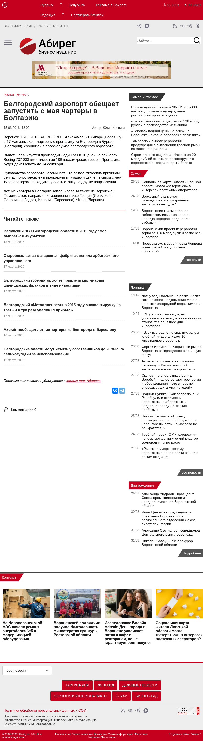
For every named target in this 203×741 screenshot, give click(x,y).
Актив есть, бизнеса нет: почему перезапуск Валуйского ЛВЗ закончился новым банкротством (168, 365)
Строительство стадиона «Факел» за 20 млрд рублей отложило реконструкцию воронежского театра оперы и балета (163, 159)
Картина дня (77, 685)
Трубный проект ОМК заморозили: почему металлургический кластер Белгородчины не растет (170, 438)
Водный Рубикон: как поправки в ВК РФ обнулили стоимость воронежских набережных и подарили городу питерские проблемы (171, 402)
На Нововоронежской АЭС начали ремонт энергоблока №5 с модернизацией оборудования (22, 631)
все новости (191, 472)
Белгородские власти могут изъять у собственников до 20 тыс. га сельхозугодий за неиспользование (64, 351)
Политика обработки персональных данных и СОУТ (46, 710)
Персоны (141, 734)
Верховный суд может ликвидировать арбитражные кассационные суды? (165, 200)
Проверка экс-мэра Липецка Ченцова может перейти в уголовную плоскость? (171, 247)
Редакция (48, 15)
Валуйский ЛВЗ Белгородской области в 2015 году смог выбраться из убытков (55, 233)
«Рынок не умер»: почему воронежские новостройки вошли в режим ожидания (170, 453)
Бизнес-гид (146, 696)
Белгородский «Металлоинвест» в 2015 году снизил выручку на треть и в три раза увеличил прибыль (62, 307)
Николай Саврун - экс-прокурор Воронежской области (167, 543)
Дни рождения (142, 485)
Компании (94, 737)
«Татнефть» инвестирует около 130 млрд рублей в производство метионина (165, 123)
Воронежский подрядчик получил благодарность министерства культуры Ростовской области (77, 629)
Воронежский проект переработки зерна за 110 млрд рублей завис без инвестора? (171, 233)
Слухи (136, 173)
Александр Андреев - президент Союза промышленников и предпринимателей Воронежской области (169, 500)
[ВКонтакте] (115, 391)
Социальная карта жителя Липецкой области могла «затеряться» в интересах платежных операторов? (171, 186)
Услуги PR (77, 5)
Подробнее (192, 553)
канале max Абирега (83, 381)
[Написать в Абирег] (147, 26)
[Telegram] (122, 391)
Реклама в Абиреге (111, 5)
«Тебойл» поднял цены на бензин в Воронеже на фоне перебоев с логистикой (166, 133)
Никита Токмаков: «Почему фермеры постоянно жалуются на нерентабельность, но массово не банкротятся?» (169, 422)
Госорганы (108, 737)
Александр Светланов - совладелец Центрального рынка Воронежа (171, 532)
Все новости (16, 670)
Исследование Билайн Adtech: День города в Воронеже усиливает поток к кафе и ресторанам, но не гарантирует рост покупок (128, 633)
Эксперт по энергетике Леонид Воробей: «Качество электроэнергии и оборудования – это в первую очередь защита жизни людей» (171, 381)
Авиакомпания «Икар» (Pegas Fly (93, 137)
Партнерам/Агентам (87, 15)
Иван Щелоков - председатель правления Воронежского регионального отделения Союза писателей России (169, 518)
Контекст (9, 577)
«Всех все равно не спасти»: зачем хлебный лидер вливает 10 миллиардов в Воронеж (170, 336)
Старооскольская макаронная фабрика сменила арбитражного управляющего (61, 258)
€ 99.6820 (193, 5)
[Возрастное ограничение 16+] (5, 5)
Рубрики (47, 5)
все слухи (193, 260)
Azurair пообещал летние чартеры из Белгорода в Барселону (60, 329)
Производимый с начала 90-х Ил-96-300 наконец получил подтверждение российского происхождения (164, 111)
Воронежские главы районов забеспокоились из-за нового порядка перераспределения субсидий (165, 216)
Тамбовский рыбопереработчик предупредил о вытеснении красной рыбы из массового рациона (165, 145)
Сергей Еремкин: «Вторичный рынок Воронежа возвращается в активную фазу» (171, 351)
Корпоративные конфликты (80, 696)
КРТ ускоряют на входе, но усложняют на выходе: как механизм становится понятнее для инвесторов (171, 320)
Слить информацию (120, 734)
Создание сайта (179, 734)
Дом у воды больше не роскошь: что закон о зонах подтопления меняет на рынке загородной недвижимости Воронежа (171, 302)
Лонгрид (137, 287)
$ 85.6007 (171, 5)
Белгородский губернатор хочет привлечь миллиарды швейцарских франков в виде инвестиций (54, 282)
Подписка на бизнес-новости (73, 734)
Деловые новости (139, 685)
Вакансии (100, 734)
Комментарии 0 (23, 410)
